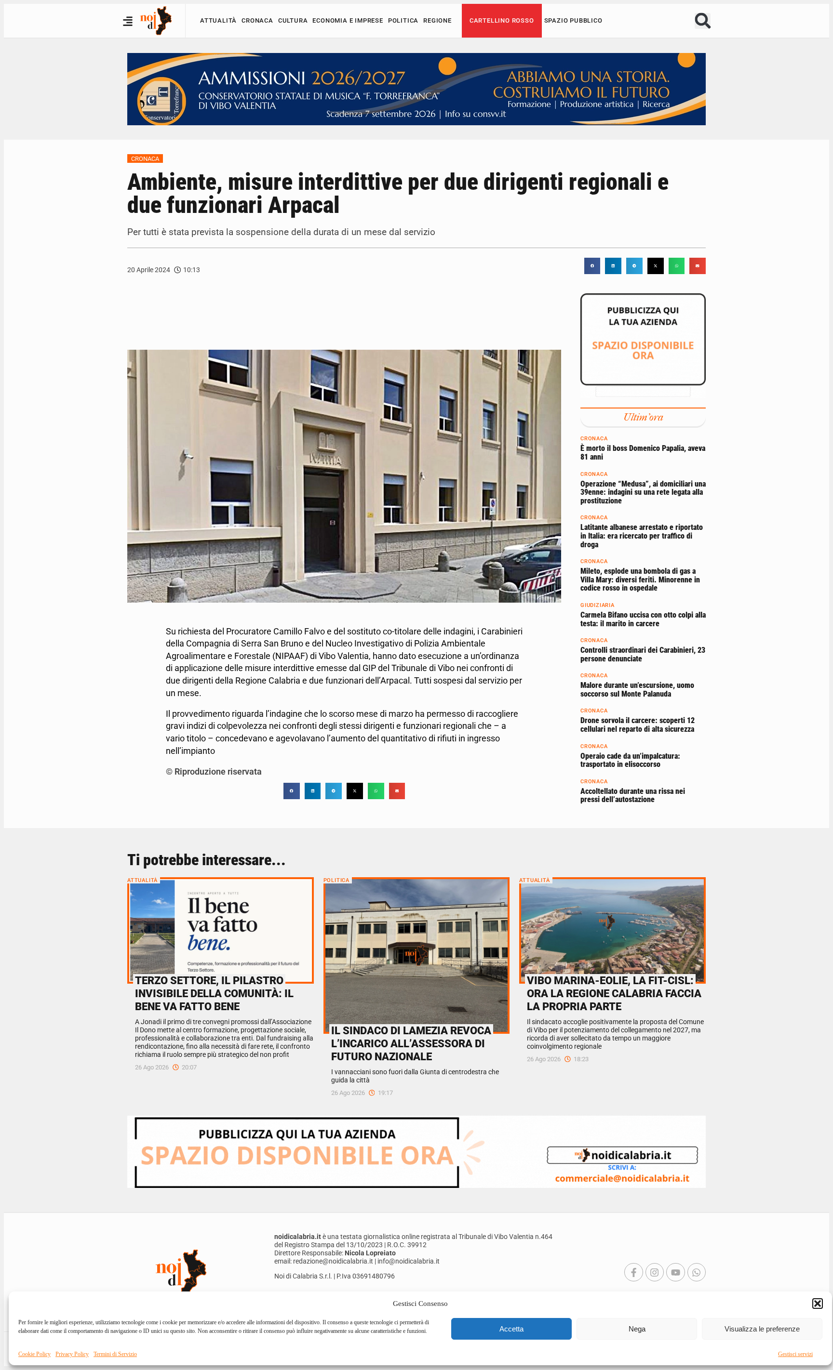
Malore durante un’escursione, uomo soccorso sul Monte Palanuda (637, 689)
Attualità (218, 20)
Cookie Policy (34, 1354)
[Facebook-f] (633, 1272)
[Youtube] (675, 1272)
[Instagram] (654, 1272)
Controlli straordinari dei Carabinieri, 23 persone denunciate (642, 654)
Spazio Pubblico (573, 20)
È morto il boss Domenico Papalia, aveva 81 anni (642, 452)
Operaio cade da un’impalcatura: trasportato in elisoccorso (630, 760)
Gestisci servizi (795, 1354)
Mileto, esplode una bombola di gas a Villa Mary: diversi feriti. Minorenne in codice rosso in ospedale (640, 579)
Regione (437, 20)
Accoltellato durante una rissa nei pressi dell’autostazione (632, 795)
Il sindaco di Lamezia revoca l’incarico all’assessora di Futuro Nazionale (411, 1043)
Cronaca (257, 20)
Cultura (293, 20)
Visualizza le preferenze (762, 1329)
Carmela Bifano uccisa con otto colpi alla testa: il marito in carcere (643, 619)
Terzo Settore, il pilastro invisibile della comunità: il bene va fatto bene (214, 993)
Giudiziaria (597, 605)
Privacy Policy (72, 1354)
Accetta (511, 1329)
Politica (403, 20)
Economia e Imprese (347, 20)
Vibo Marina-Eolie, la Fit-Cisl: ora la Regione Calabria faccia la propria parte (614, 993)
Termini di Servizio (115, 1354)
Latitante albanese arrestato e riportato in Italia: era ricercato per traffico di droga (641, 536)
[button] (817, 1303)
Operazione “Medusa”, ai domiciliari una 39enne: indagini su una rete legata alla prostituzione (643, 492)
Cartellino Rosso (502, 20)
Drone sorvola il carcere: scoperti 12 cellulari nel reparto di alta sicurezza (637, 725)
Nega (637, 1329)
